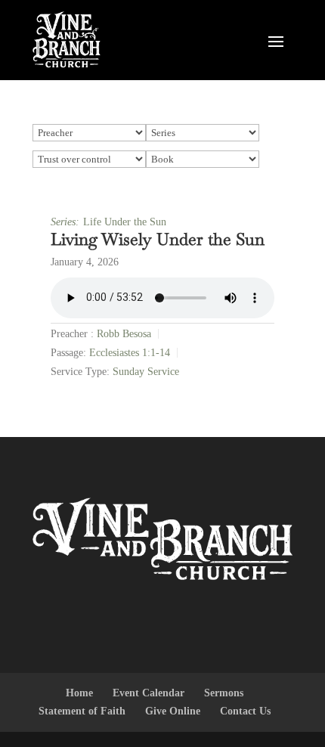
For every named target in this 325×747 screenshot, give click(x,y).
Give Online (172, 711)
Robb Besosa (124, 333)
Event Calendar (148, 693)
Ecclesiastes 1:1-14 (129, 352)
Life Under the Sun (124, 222)
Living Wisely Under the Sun (158, 239)
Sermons (223, 693)
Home (79, 693)
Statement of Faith (82, 711)
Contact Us (245, 711)
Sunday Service (146, 371)
